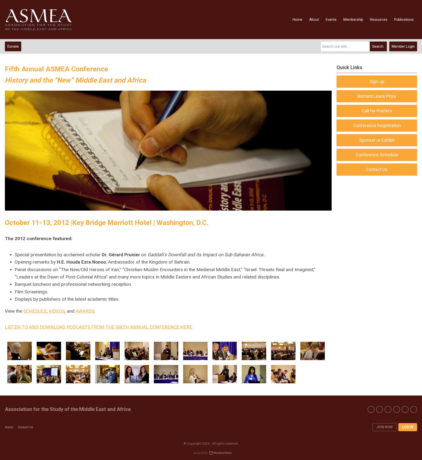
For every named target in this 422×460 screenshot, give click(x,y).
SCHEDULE (35, 311)
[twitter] (379, 409)
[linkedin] (413, 409)
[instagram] (405, 409)
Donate (13, 46)
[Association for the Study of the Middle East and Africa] (38, 19)
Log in (407, 427)
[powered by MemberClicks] (211, 453)
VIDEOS (57, 311)
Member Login (403, 46)
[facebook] (371, 409)
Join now (384, 427)
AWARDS (85, 311)
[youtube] (388, 409)
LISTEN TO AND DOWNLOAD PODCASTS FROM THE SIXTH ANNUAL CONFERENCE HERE (98, 327)
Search (377, 46)
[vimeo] (396, 409)
